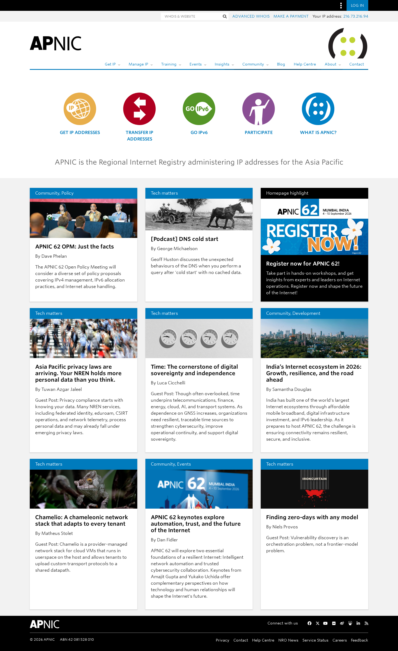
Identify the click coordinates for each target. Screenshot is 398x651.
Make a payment (291, 16)
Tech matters (164, 193)
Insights (222, 64)
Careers (339, 640)
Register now (304, 286)
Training (169, 64)
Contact (356, 64)
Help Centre (305, 64)
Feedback (359, 640)
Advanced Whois (251, 16)
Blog (281, 64)
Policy (67, 193)
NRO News (288, 640)
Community (253, 64)
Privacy (222, 640)
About (330, 64)
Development (306, 313)
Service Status (315, 640)
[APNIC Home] (55, 42)
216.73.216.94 (355, 16)
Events (196, 64)
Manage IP (138, 64)
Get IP (110, 64)
